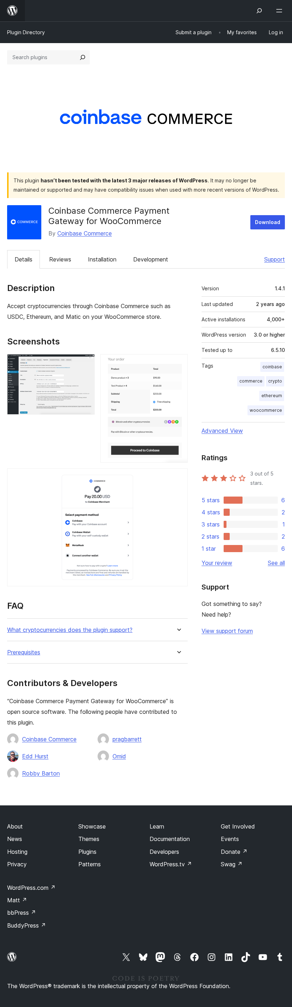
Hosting (17, 851)
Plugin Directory (26, 32)
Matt (17, 900)
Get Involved (238, 826)
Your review (217, 562)
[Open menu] (280, 10)
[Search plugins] (82, 57)
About (15, 826)
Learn (157, 826)
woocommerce (266, 410)
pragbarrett (127, 739)
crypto (275, 381)
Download (267, 222)
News (14, 838)
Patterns (89, 864)
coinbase (272, 366)
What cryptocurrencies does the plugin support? (69, 630)
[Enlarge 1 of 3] (85, 363)
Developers (164, 851)
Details (23, 259)
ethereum (271, 395)
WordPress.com (31, 887)
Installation (102, 259)
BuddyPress (26, 925)
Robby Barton (41, 773)
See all (276, 562)
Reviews (60, 259)
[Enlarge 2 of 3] (178, 363)
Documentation (170, 838)
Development (150, 259)
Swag (232, 864)
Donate (234, 851)
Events (230, 838)
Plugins (87, 851)
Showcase (92, 826)
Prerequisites (23, 652)
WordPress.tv (171, 864)
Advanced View (222, 430)
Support (274, 259)
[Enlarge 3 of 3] (178, 478)
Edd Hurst (35, 756)
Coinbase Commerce (84, 233)
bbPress (21, 912)
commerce (250, 381)
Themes (88, 838)
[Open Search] (259, 10)
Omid (119, 756)
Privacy (17, 864)
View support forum (227, 630)
